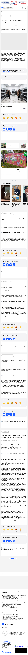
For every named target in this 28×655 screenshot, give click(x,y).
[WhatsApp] (14, 129)
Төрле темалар (22, 573)
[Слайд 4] (15, 180)
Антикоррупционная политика (6, 640)
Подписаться (20, 651)
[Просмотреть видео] (5, 194)
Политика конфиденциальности (7, 652)
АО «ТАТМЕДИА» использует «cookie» (6, 642)
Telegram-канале (7, 71)
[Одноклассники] (7, 129)
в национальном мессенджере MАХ (11, 77)
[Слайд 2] (12, 180)
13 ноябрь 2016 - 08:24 (5, 290)
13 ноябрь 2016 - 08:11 (5, 440)
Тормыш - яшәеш (7, 213)
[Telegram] (10, 129)
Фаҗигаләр (6, 16)
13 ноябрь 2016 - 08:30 (5, 222)
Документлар (13, 573)
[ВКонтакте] (4, 129)
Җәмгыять (6, 431)
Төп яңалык (5, 573)
